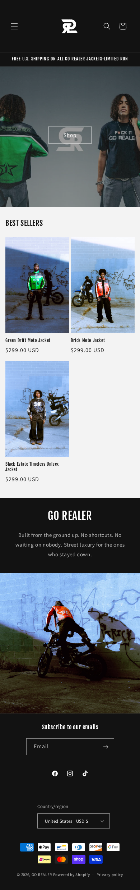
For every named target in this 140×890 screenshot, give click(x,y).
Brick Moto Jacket (88, 340)
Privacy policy (110, 874)
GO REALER (42, 874)
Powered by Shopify (71, 874)
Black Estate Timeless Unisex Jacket (32, 467)
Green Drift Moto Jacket (28, 340)
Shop (70, 134)
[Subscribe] (106, 746)
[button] (14, 26)
